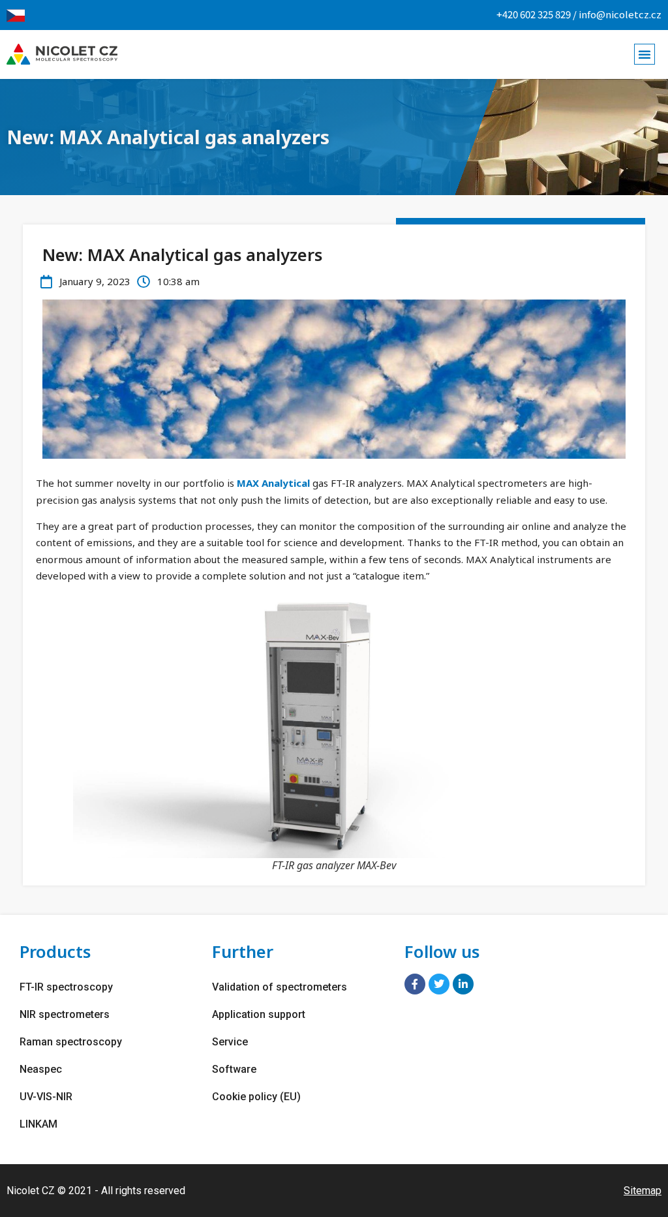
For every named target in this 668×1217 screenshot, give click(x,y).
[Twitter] (439, 984)
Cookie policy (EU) (256, 1096)
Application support (258, 1014)
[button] (644, 54)
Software (234, 1069)
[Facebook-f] (414, 984)
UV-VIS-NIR (46, 1096)
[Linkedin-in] (463, 984)
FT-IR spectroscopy (66, 987)
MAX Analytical (273, 482)
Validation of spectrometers (279, 987)
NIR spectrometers (65, 1014)
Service (230, 1042)
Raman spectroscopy (71, 1042)
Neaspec (41, 1069)
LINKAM (38, 1124)
